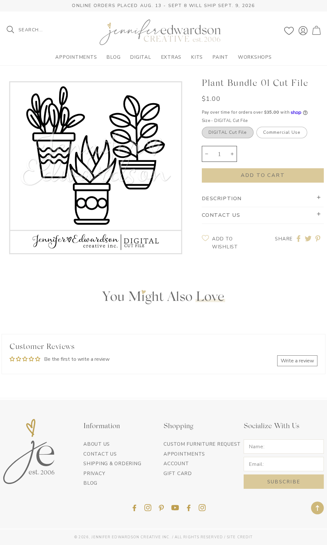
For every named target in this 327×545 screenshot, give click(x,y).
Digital (140, 57)
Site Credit (240, 537)
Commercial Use (281, 132)
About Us (96, 444)
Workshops (255, 57)
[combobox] (44, 29)
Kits (197, 57)
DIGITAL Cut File (228, 132)
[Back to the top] (317, 508)
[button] (317, 31)
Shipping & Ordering (112, 463)
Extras (171, 57)
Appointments (76, 57)
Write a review (297, 360)
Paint (220, 57)
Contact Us (100, 454)
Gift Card (178, 473)
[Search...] (10, 29)
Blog (113, 57)
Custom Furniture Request (202, 444)
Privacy (94, 473)
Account (176, 463)
